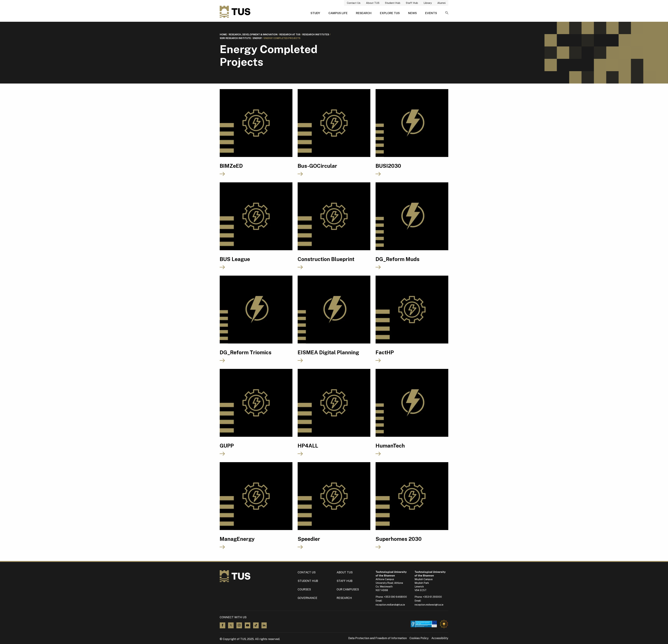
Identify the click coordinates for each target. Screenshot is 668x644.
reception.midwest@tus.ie (429, 604)
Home (223, 34)
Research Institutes (315, 34)
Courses (304, 589)
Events (431, 13)
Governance (307, 598)
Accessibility (439, 638)
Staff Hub (412, 2)
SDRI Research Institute (235, 38)
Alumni (441, 2)
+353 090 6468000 (395, 596)
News (412, 13)
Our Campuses (348, 589)
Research (364, 13)
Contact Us (353, 2)
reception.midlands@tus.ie (390, 604)
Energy (257, 38)
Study (315, 13)
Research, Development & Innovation (253, 34)
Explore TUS (390, 13)
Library (428, 2)
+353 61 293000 (432, 596)
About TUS (372, 2)
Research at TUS (289, 34)
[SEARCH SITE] (446, 13)
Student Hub (392, 2)
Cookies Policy (419, 638)
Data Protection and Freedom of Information (377, 638)
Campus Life (338, 13)
